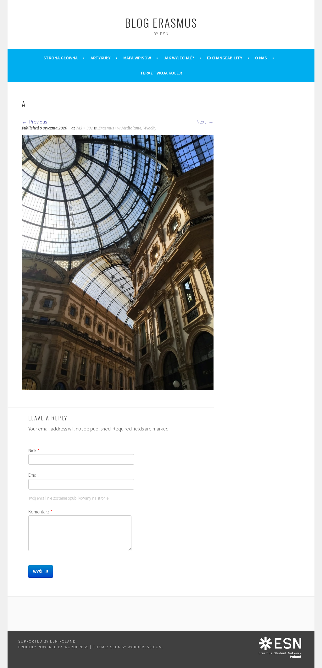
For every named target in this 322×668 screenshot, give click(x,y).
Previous (37, 121)
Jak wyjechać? (179, 58)
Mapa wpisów (137, 58)
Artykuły (100, 58)
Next (202, 121)
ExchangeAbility (224, 58)
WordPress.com (145, 646)
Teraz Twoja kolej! (161, 73)
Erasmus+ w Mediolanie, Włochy (127, 128)
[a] (118, 388)
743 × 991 (84, 128)
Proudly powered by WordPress (53, 646)
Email (33, 475)
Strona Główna (60, 58)
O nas (261, 58)
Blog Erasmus (161, 22)
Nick (34, 450)
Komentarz (40, 512)
